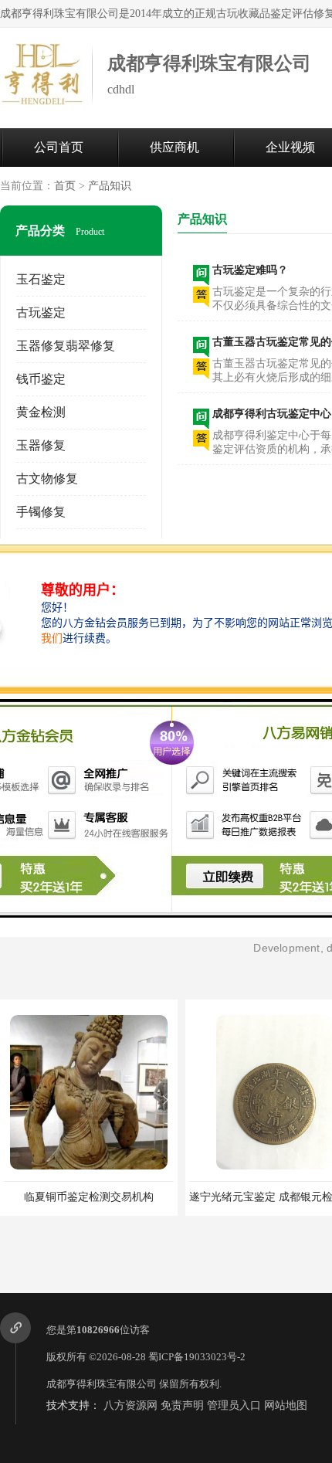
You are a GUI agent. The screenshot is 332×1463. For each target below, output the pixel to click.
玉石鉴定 (41, 279)
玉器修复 (41, 445)
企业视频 (290, 147)
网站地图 (285, 1405)
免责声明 (182, 1405)
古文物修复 (47, 478)
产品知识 (109, 186)
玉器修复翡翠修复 (65, 345)
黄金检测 (41, 412)
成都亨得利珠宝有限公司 (101, 1384)
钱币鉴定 (41, 378)
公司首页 (58, 147)
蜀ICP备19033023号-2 (197, 1357)
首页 (65, 186)
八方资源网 (130, 1405)
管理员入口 (234, 1405)
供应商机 (174, 147)
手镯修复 (41, 511)
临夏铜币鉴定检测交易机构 (89, 1197)
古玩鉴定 (41, 312)
